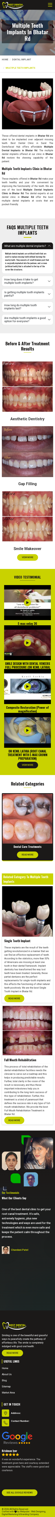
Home (5, 59)
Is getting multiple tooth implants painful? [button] (24, 294)
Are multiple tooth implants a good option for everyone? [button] (25, 319)
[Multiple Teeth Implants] (27, 103)
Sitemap (6, 1386)
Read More (27, 854)
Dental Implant (21, 59)
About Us (7, 1374)
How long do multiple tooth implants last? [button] (20, 307)
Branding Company (29, 1514)
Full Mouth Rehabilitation (20, 1060)
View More (27, 557)
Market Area (8, 1392)
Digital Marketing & (11, 1514)
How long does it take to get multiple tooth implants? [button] (21, 281)
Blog (4, 1380)
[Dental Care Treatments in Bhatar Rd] (27, 819)
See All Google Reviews (20, 1492)
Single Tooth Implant (17, 941)
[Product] (27, 911)
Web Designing (38, 1511)
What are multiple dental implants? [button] (25, 246)
